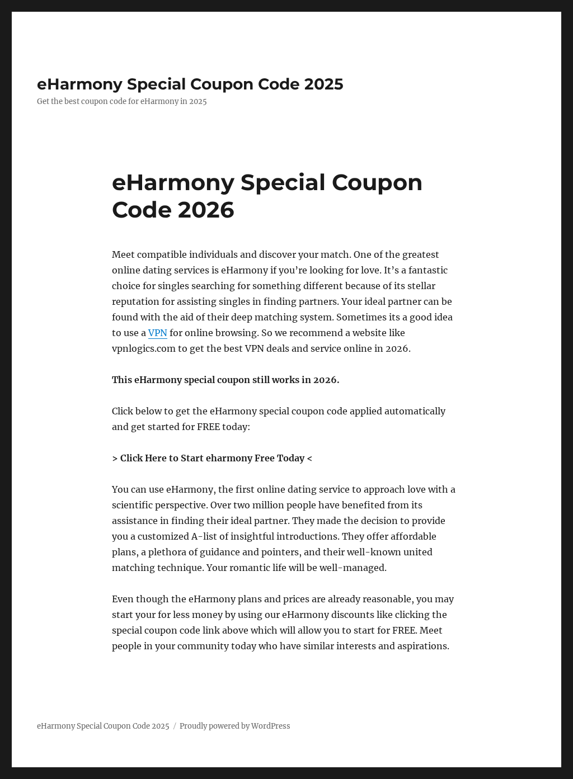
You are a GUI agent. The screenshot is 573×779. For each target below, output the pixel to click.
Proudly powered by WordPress (235, 726)
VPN (157, 332)
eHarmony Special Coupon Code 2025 (190, 83)
